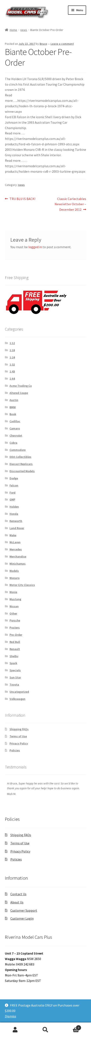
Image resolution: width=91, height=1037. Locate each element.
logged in (35, 247)
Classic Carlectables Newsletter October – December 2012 (70, 204)
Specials (15, 670)
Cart (70, 1026)
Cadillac (15, 421)
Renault (15, 649)
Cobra (13, 443)
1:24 (12, 357)
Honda (14, 514)
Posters (15, 627)
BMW (13, 407)
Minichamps (18, 564)
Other (13, 613)
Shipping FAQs (19, 729)
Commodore (18, 450)
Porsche (15, 620)
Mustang (15, 599)
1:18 (12, 350)
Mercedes (16, 549)
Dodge (14, 478)
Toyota (14, 684)
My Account (15, 1030)
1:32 (12, 364)
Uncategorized (19, 692)
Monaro (14, 578)
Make (13, 535)
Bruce (43, 44)
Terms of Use (18, 736)
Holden (14, 507)
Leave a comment (62, 44)
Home (13, 30)
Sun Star (15, 677)
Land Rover (17, 528)
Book (13, 414)
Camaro (15, 428)
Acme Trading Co (21, 386)
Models (14, 571)
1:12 (12, 343)
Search (45, 1030)
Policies (15, 750)
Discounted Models (22, 471)
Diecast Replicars (21, 464)
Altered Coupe (19, 393)
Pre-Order (16, 635)
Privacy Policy (19, 743)
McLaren (15, 542)
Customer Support (23, 910)
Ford (12, 492)
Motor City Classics (22, 585)
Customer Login (22, 918)
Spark (13, 663)
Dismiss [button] (10, 1016)
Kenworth (16, 521)
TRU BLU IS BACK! (22, 199)
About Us (16, 902)
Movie (13, 592)
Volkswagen (17, 699)
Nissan (14, 606)
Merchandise (18, 556)
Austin (14, 400)
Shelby (14, 656)
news (23, 30)
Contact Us (18, 894)
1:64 (12, 378)
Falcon (14, 485)
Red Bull (15, 642)
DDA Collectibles (20, 457)
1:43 (12, 371)
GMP (12, 499)
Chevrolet (16, 435)
